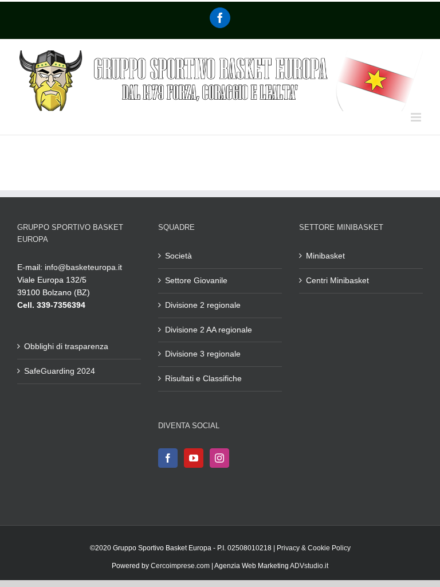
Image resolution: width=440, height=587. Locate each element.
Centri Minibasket (337, 280)
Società (178, 255)
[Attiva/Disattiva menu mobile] (417, 117)
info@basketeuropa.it (83, 267)
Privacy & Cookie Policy (314, 548)
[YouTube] (193, 458)
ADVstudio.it (309, 566)
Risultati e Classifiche (203, 378)
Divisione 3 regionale (203, 353)
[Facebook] (220, 17)
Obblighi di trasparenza (66, 346)
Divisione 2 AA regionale (208, 329)
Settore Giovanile (196, 280)
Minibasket (325, 255)
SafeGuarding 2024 (59, 370)
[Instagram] (219, 458)
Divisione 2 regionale (203, 305)
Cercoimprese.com (180, 566)
